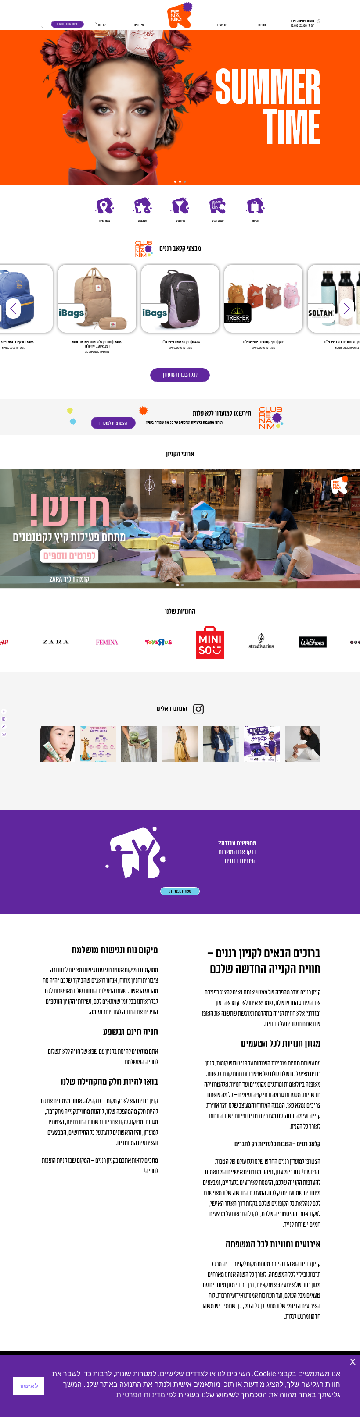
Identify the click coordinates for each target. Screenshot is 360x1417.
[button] (180, 15)
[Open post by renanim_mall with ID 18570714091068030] (180, 744)
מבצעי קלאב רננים (180, 248)
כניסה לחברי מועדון (67, 24)
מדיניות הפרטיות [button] (140, 1395)
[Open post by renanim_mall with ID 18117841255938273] (98, 744)
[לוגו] (332, 642)
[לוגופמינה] (126, 642)
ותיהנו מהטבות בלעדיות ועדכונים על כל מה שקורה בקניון (184, 422)
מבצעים (222, 25)
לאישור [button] (28, 1385)
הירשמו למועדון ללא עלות (221, 413)
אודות (102, 25)
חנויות (262, 25)
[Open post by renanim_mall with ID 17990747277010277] (302, 744)
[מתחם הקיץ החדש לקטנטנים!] (180, 529)
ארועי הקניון (180, 454)
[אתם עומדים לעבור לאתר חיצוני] (4, 711)
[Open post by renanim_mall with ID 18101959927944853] (57, 744)
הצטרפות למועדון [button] (113, 423)
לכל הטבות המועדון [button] (180, 375)
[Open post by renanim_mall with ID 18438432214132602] (221, 744)
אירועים (139, 25)
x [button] (353, 1361)
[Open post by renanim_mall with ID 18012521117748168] (262, 744)
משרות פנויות (180, 891)
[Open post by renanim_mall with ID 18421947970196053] (139, 744)
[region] (180, 106)
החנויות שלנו (180, 611)
